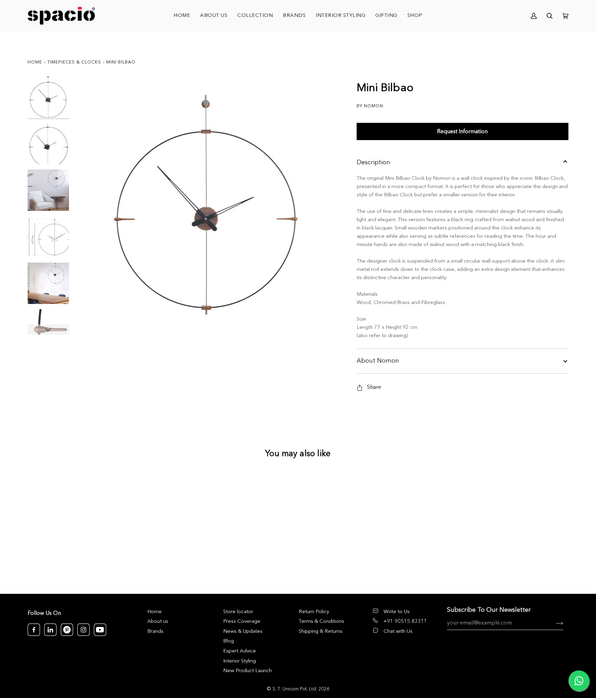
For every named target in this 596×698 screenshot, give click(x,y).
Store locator (238, 612)
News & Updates (242, 631)
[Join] (554, 623)
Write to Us (397, 612)
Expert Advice (239, 651)
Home (35, 62)
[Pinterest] (67, 629)
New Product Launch (247, 671)
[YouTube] (100, 629)
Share (374, 387)
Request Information (462, 132)
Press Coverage (241, 621)
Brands (155, 631)
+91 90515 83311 (405, 621)
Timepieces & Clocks (74, 62)
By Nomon (370, 106)
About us (157, 621)
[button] (255, 15)
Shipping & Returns (320, 631)
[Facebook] (34, 629)
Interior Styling (239, 661)
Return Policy (314, 612)
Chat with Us (398, 631)
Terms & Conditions (321, 621)
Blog (228, 641)
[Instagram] (83, 629)
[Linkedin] (50, 629)
